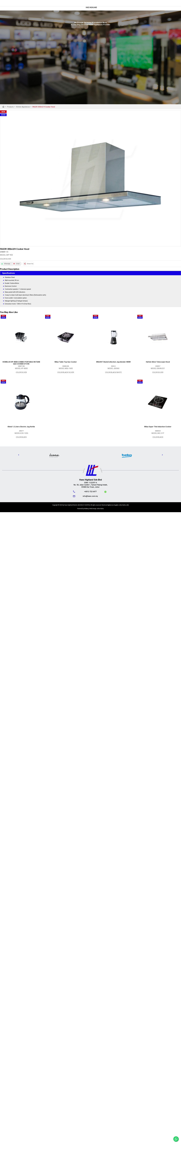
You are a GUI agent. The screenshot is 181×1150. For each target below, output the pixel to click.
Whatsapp (7, 263)
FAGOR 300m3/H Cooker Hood (43, 107)
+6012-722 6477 (90, 492)
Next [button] (162, 454)
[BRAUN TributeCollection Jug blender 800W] (113, 337)
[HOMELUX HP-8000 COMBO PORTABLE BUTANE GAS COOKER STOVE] (21, 337)
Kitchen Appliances (23, 107)
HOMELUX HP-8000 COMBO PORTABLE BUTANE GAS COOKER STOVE (21, 363)
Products (11, 107)
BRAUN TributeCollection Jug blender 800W (113, 362)
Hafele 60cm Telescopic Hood (158, 362)
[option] (54, 455)
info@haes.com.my (90, 496)
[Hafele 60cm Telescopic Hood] (157, 337)
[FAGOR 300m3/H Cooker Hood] (90, 178)
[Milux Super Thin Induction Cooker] (157, 402)
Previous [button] (18, 454)
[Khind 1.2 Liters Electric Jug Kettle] (21, 402)
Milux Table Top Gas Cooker (66, 362)
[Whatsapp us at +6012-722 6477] (105, 492)
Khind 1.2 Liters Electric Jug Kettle (21, 427)
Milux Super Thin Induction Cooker (157, 427)
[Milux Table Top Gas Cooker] (65, 337)
